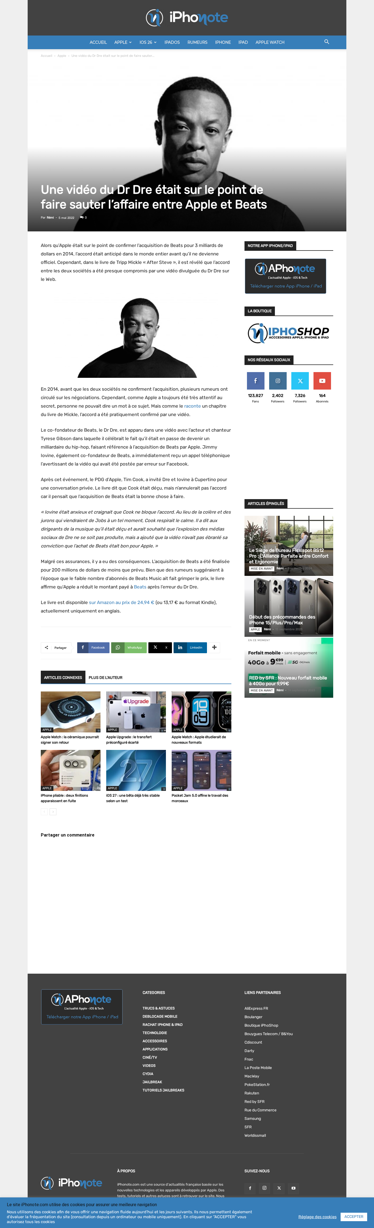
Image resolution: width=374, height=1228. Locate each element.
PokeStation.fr (257, 1084)
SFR (248, 1127)
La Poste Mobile (258, 1067)
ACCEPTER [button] (353, 1216)
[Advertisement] (288, 454)
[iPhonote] (187, 17)
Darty (249, 1051)
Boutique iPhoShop (261, 1025)
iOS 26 (146, 42)
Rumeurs (198, 42)
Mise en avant (262, 568)
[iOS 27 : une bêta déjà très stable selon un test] (136, 770)
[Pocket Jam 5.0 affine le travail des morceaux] (201, 770)
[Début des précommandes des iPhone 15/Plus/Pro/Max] (288, 607)
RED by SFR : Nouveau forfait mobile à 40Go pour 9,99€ (288, 680)
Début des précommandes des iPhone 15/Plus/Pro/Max (282, 619)
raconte (192, 406)
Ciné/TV (150, 1057)
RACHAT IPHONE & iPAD (163, 1025)
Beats (140, 587)
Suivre (277, 374)
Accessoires (155, 1041)
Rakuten (251, 1093)
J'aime (255, 374)
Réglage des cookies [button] (317, 1216)
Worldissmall (255, 1135)
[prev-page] (44, 811)
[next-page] (53, 811)
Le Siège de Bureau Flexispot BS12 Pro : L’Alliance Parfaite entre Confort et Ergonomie (289, 555)
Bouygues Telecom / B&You (268, 1034)
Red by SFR (254, 1101)
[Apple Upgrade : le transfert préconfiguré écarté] (136, 711)
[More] (214, 647)
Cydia (148, 1074)
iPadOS (172, 42)
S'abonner (322, 374)
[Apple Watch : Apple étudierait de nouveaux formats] (201, 711)
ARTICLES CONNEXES (63, 677)
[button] (326, 42)
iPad (243, 42)
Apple (120, 42)
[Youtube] (293, 1188)
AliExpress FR (256, 1008)
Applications (155, 1049)
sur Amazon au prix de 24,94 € (121, 602)
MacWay (251, 1076)
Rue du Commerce (260, 1110)
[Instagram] (264, 1188)
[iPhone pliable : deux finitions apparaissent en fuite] (70, 770)
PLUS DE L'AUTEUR (105, 677)
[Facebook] (249, 1188)
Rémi (50, 217)
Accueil (98, 42)
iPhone (223, 42)
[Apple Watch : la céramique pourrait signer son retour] (70, 711)
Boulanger (253, 1017)
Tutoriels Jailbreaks (163, 1090)
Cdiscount (253, 1042)
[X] (279, 1188)
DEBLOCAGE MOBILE (160, 1016)
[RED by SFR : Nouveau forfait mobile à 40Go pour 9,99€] (288, 668)
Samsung (252, 1118)
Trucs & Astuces (159, 1008)
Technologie (155, 1033)
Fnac (248, 1059)
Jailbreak (152, 1082)
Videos (149, 1066)
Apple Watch (270, 42)
